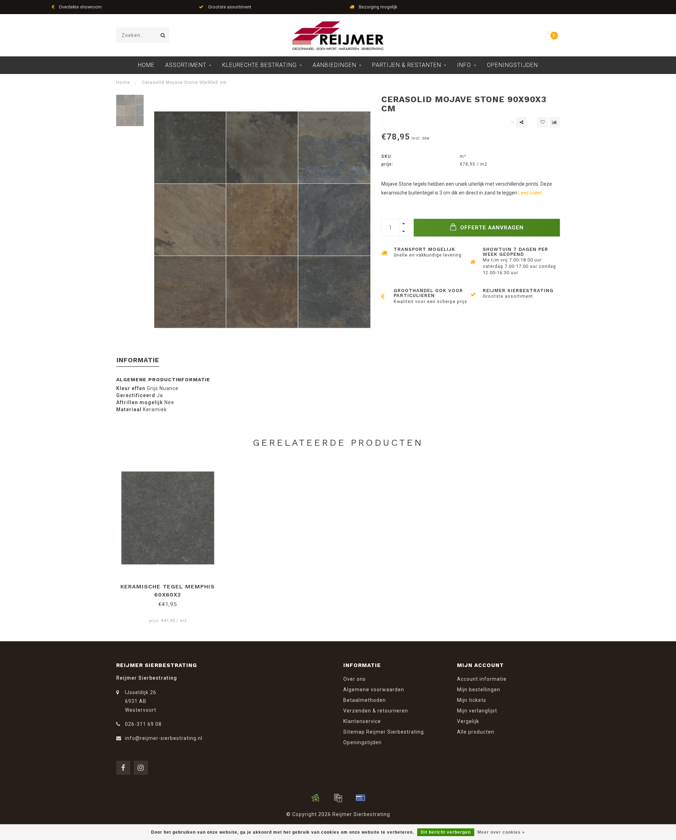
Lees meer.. (531, 193)
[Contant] (315, 797)
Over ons (354, 679)
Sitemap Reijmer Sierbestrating (383, 732)
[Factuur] (338, 797)
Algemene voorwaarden (373, 689)
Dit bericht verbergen (446, 832)
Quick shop (171, 584)
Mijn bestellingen (478, 689)
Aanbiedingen (334, 65)
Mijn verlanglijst (477, 711)
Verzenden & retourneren (375, 711)
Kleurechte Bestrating (259, 65)
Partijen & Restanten (406, 65)
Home (146, 65)
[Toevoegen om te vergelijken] (554, 122)
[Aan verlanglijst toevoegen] (542, 122)
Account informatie (482, 679)
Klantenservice (362, 721)
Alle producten (475, 732)
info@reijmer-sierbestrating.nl (163, 738)
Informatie (138, 360)
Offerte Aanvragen (491, 227)
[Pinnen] (360, 797)
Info (464, 65)
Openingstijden (512, 65)
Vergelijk (468, 721)
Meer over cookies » (501, 832)
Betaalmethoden (364, 700)
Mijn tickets (471, 700)
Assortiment (185, 65)
